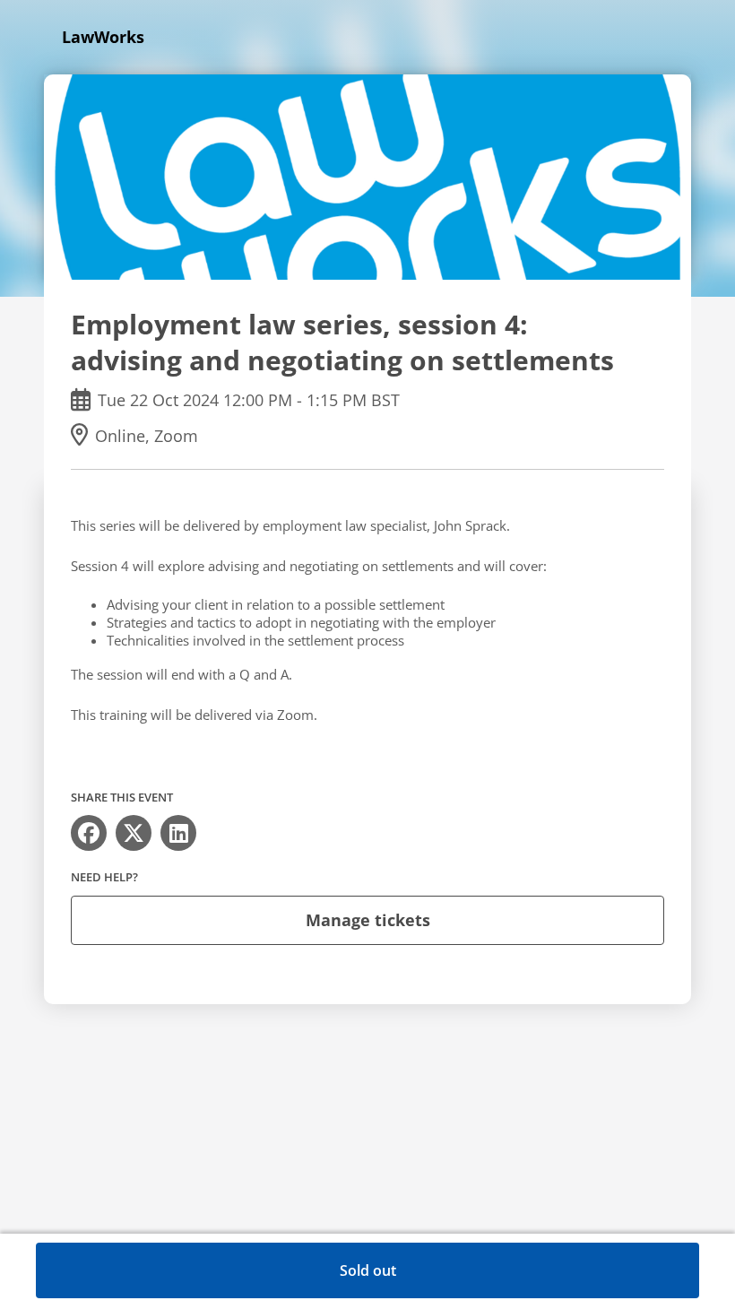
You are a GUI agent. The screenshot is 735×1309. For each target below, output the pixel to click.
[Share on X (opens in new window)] (133, 833)
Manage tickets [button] (368, 920)
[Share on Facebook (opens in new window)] (89, 833)
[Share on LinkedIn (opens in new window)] (178, 833)
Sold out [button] (368, 1270)
